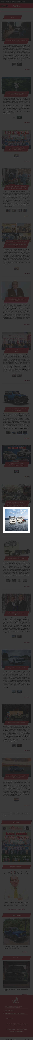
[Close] (28, 508)
